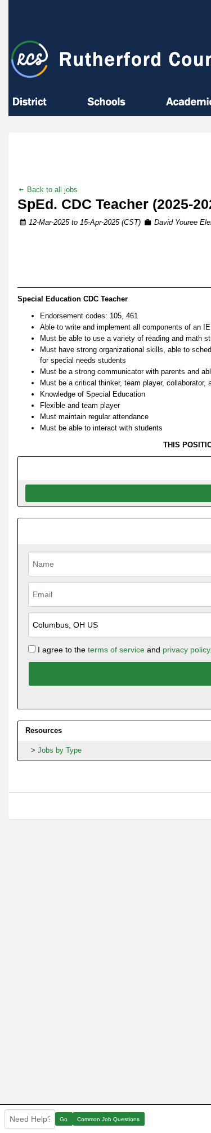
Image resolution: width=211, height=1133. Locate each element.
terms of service (116, 649)
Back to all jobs (51, 189)
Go (64, 1119)
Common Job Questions (108, 1119)
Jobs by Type (60, 750)
